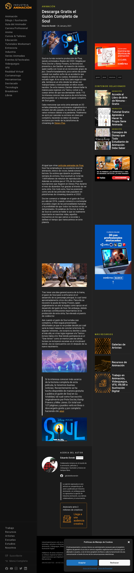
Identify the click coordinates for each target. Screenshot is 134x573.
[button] (128, 542)
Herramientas (13, 79)
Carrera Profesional (16, 28)
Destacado (11, 83)
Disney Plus (59, 123)
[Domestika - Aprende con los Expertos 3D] (113, 257)
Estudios (10, 543)
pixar (104, 77)
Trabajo (9, 528)
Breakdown (11, 91)
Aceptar (82, 563)
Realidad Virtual (14, 71)
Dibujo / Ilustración (16, 20)
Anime (9, 32)
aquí (62, 411)
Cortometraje (13, 75)
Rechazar (114, 563)
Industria (10, 51)
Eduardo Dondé (48, 26)
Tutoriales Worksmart (18, 44)
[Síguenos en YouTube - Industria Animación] (113, 168)
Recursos (10, 532)
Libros (8, 95)
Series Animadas (15, 55)
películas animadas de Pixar (70, 165)
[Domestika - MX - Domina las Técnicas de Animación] (113, 56)
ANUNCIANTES (48, 563)
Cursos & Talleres (15, 36)
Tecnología (11, 87)
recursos (112, 77)
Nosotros (10, 547)
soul (119, 77)
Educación (11, 40)
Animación (11, 16)
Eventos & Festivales (17, 59)
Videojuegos (12, 63)
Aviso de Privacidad (90, 568)
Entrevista (11, 48)
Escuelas (10, 539)
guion (98, 77)
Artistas (10, 535)
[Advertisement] (64, 145)
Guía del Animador (15, 24)
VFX (7, 67)
